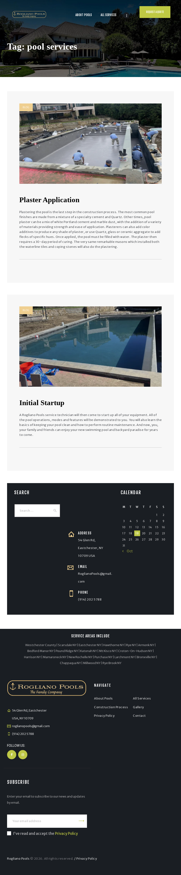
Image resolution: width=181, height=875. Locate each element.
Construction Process (111, 707)
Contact (139, 716)
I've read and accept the (45, 833)
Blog (26, 107)
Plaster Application (49, 200)
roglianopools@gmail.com (31, 726)
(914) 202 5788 (90, 599)
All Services (142, 698)
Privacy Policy (104, 716)
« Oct (128, 551)
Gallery (138, 707)
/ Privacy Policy (85, 859)
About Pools (103, 698)
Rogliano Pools (18, 859)
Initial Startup (41, 403)
